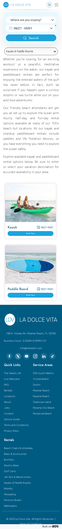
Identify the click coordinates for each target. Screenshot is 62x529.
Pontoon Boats (12, 500)
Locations (9, 396)
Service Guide (12, 419)
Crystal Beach (41, 378)
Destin (36, 384)
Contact (9, 413)
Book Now (30, 233)
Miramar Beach (41, 390)
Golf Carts (10, 471)
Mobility (8, 488)
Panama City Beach (44, 407)
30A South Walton (43, 373)
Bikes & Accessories (15, 453)
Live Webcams (12, 378)
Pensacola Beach (42, 413)
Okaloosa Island (42, 402)
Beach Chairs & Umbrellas (18, 448)
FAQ (6, 384)
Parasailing (10, 494)
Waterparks (10, 505)
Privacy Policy (11, 430)
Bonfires (9, 459)
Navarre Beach (41, 396)
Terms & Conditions (31, 523)
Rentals (8, 390)
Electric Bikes (11, 465)
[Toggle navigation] (54, 5)
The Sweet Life (12, 373)
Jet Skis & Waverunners (17, 477)
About (7, 402)
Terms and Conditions (16, 425)
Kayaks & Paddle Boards (17, 482)
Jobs (7, 407)
